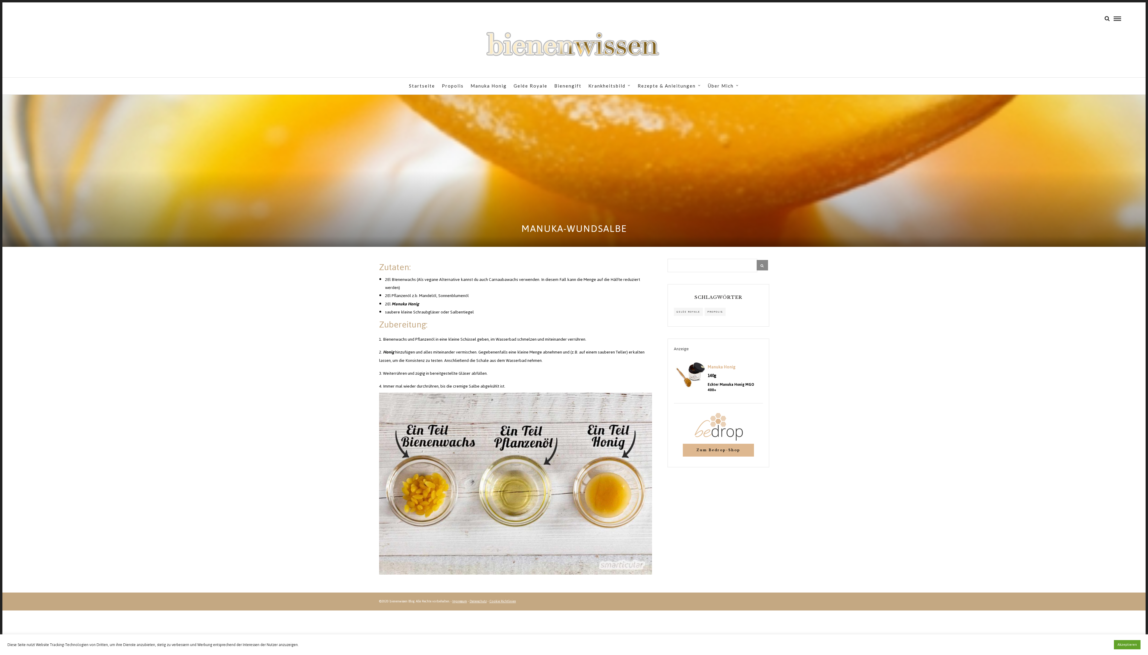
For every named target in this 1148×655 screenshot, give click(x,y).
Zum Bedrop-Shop (718, 450)
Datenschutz (478, 601)
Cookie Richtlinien (502, 601)
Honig (388, 352)
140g (712, 376)
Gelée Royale (530, 85)
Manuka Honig (489, 85)
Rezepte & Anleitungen (667, 85)
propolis (715, 312)
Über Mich (721, 85)
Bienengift (567, 85)
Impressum (459, 601)
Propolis (453, 85)
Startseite (422, 85)
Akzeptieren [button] (1127, 644)
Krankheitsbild (606, 85)
